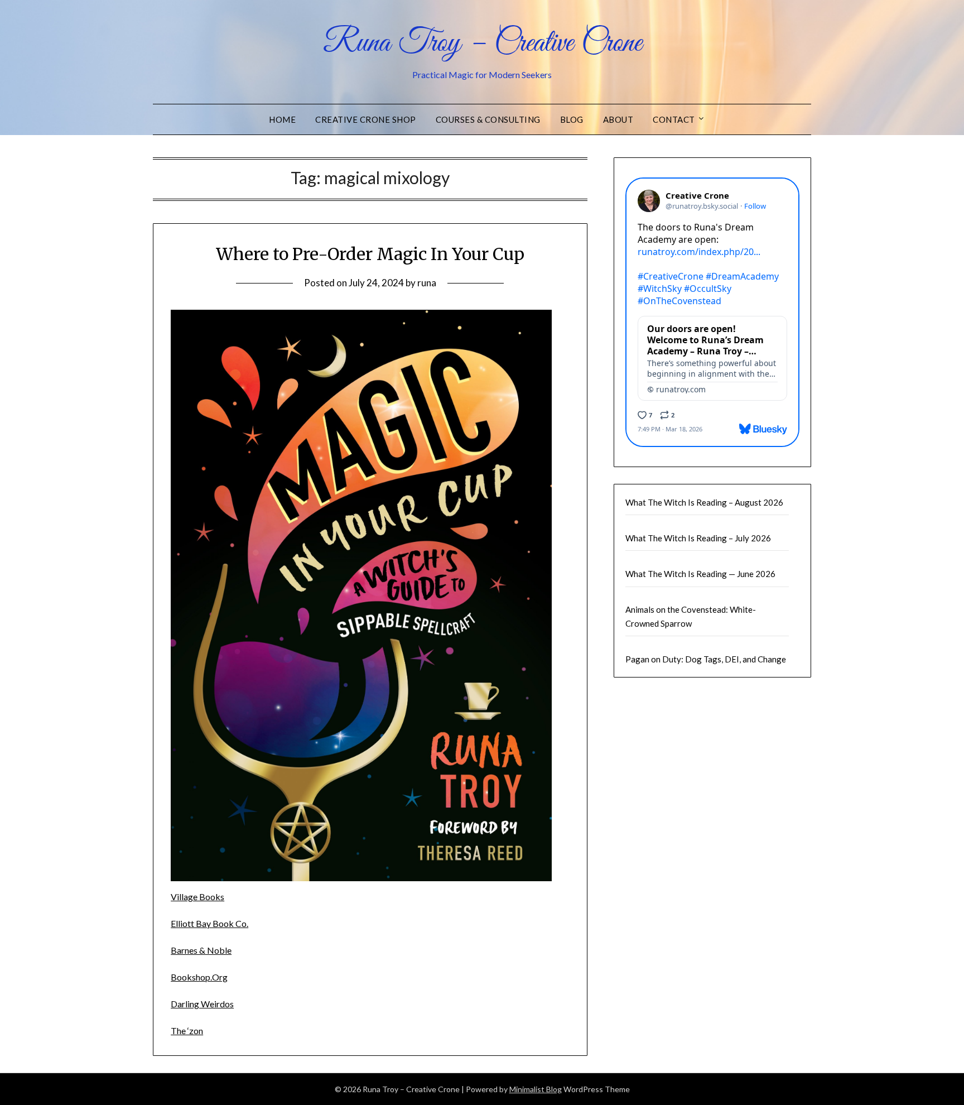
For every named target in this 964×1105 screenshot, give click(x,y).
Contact (674, 119)
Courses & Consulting (488, 119)
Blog (572, 119)
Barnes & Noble (201, 950)
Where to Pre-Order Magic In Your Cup (370, 254)
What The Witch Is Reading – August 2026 (704, 502)
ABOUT (618, 119)
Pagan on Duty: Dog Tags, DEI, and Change (705, 659)
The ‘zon (187, 1030)
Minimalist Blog (535, 1089)
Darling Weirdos (202, 1003)
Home (282, 119)
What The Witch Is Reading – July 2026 (698, 538)
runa (426, 283)
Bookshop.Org (199, 977)
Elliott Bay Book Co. (209, 923)
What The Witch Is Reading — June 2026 (700, 574)
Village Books (197, 896)
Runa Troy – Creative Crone (482, 43)
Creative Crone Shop (365, 119)
